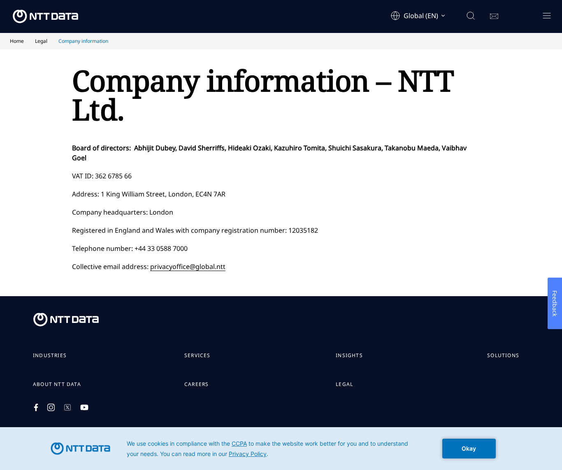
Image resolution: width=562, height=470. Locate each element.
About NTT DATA (57, 384)
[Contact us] (494, 16)
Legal (344, 384)
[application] (281, 448)
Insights (349, 355)
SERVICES (197, 355)
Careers (196, 384)
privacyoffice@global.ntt (187, 266)
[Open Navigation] (546, 16)
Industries (50, 355)
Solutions (503, 355)
